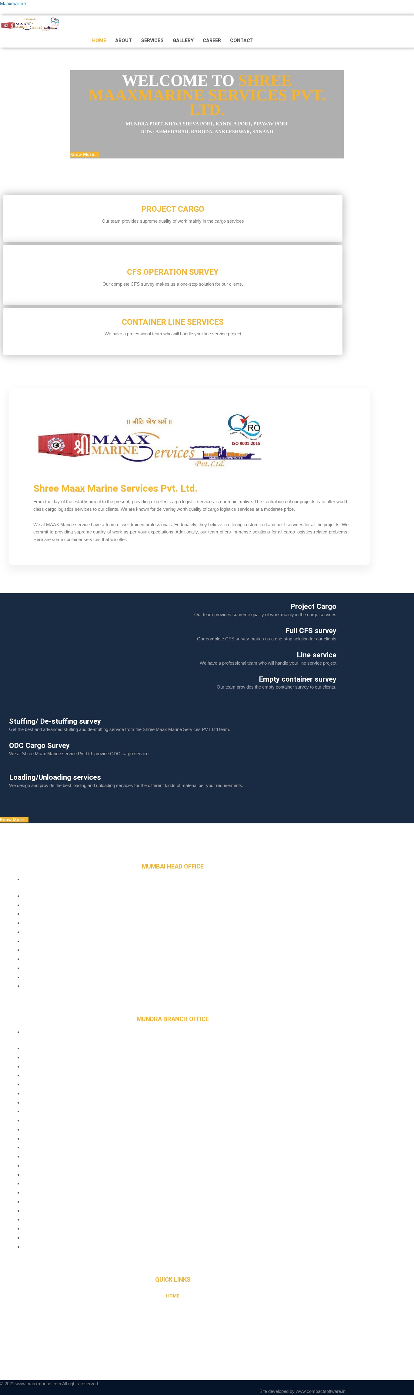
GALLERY (183, 40)
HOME (99, 40)
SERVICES (152, 40)
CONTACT (241, 40)
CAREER (212, 40)
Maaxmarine (13, 3)
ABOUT (123, 40)
